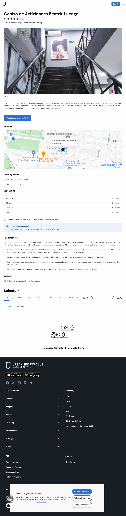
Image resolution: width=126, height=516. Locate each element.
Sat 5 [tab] (60, 297)
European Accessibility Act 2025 (79, 426)
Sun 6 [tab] (70, 297)
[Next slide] (120, 96)
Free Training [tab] (20, 307)
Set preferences (82, 505)
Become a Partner (14, 467)
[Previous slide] (116, 96)
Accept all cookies (82, 491)
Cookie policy (42, 502)
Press (67, 401)
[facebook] (7, 382)
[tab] (4, 96)
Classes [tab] (9, 307)
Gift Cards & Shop (73, 421)
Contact (68, 406)
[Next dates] (77, 297)
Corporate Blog (12, 472)
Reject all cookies (82, 498)
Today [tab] (6, 297)
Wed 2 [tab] (29, 297)
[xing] (31, 382)
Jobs (67, 396)
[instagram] (19, 382)
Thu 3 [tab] (40, 297)
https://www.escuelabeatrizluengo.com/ (25, 281)
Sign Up (116, 4)
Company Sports (13, 462)
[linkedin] (25, 382)
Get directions (57, 143)
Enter (12, 229)
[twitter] (13, 382)
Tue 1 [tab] (19, 297)
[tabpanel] (63, 331)
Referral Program (13, 477)
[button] (33, 398)
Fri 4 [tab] (50, 297)
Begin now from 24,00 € (17, 118)
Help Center (70, 462)
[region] (57, 498)
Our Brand (69, 416)
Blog (67, 411)
